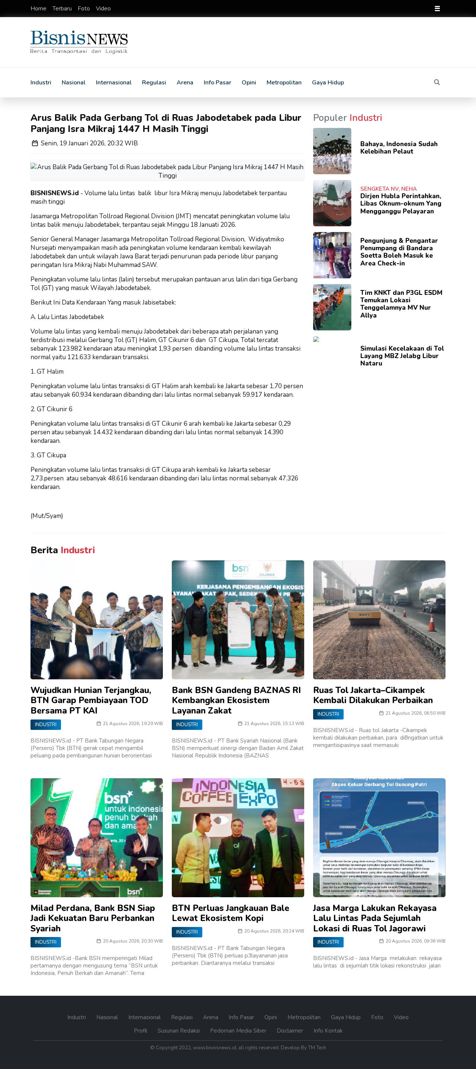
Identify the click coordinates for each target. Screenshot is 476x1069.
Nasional (74, 82)
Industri (40, 82)
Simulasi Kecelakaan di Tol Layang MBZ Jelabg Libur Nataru (402, 356)
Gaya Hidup (328, 82)
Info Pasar (217, 82)
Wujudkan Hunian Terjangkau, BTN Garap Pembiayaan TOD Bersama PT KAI (90, 701)
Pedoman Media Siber (239, 1030)
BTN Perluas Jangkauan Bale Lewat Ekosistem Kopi (230, 913)
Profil (141, 1030)
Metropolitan (284, 82)
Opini (249, 82)
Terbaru (62, 8)
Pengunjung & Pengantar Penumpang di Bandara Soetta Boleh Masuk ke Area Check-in (399, 252)
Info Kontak (327, 1030)
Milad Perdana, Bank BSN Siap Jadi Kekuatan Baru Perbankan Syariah (92, 918)
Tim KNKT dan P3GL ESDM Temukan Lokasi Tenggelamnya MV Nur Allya (401, 304)
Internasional (114, 82)
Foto (84, 8)
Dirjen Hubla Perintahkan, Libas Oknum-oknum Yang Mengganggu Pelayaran (400, 204)
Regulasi (154, 82)
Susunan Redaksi (179, 1030)
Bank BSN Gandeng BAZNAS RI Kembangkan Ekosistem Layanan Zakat (236, 701)
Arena (185, 82)
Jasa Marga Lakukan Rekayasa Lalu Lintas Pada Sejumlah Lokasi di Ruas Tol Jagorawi (375, 918)
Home (39, 8)
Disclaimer (291, 1030)
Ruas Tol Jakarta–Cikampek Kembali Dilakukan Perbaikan (373, 695)
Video (103, 8)
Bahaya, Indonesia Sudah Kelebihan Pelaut (399, 148)
